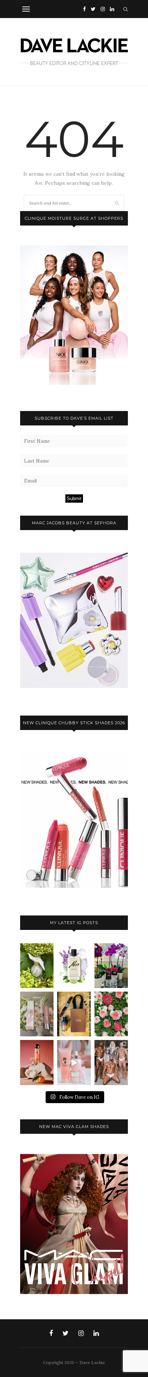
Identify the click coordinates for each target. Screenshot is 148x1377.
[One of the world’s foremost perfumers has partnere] (74, 965)
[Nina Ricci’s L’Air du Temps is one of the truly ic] (37, 965)
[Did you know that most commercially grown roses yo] (111, 1014)
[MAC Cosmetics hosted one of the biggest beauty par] (111, 1062)
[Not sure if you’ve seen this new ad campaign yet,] (74, 1062)
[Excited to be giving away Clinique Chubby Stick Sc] (37, 1014)
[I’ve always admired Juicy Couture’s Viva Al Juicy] (111, 965)
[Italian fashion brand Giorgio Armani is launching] (74, 1014)
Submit (74, 498)
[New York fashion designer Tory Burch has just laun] (37, 1062)
